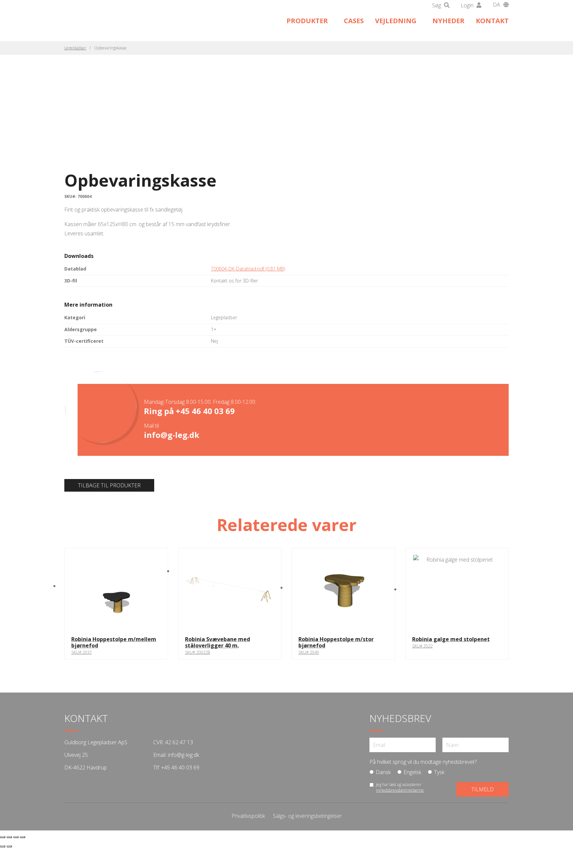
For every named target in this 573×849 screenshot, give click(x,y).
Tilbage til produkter (109, 485)
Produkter (307, 20)
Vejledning (395, 20)
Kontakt (492, 20)
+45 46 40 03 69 (205, 410)
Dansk (383, 772)
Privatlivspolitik (248, 815)
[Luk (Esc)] (22, 837)
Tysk (439, 772)
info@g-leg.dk (171, 434)
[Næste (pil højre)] (9, 846)
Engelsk (412, 772)
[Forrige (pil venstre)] (2, 846)
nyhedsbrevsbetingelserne (400, 790)
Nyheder (448, 20)
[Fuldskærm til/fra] (9, 837)
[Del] (16, 837)
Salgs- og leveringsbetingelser (307, 815)
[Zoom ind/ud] (2, 837)
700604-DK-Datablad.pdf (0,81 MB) (248, 269)
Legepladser (75, 48)
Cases (354, 20)
